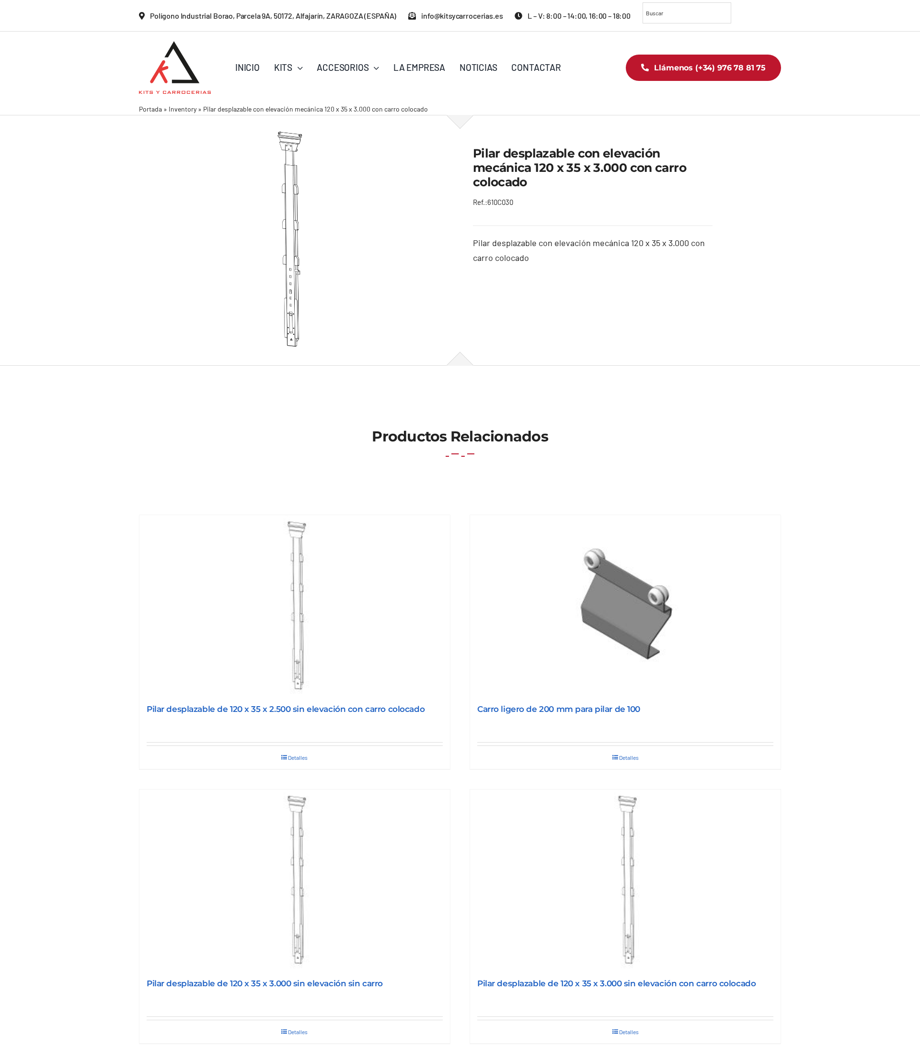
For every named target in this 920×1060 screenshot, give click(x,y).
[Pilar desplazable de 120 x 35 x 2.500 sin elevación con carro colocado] (294, 605)
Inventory (182, 109)
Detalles (298, 757)
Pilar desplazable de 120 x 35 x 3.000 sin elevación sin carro (265, 983)
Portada (150, 109)
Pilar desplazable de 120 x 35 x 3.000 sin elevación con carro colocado (616, 983)
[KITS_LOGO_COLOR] (175, 45)
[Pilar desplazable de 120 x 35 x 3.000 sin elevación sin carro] (294, 879)
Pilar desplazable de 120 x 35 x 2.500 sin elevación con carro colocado (286, 709)
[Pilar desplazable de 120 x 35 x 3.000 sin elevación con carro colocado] (625, 879)
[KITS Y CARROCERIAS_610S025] (293, 239)
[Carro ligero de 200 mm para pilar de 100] (625, 605)
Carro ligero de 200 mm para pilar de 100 (558, 709)
